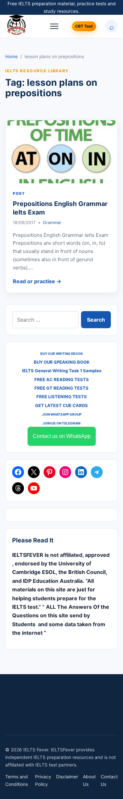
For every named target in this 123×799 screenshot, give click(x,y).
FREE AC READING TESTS (61, 379)
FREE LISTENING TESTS (61, 396)
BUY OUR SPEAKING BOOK (62, 362)
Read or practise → (37, 281)
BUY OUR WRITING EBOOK (61, 353)
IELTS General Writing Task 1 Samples (61, 370)
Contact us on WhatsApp (62, 436)
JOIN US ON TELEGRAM (61, 423)
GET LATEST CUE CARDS (61, 405)
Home (11, 56)
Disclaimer (67, 776)
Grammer (52, 222)
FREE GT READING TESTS (61, 388)
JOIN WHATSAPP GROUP (61, 414)
